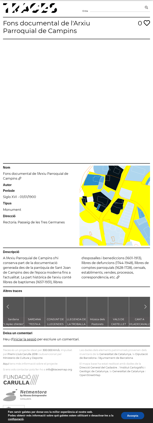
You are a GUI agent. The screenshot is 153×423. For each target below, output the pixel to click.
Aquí (6, 363)
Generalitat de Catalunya (115, 354)
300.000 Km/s (51, 350)
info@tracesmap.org (59, 369)
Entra (85, 6)
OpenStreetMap (89, 375)
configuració (16, 419)
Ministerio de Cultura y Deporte (23, 357)
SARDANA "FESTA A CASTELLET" (34, 324)
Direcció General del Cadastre (98, 367)
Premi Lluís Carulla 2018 (22, 354)
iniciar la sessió (24, 339)
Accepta (132, 415)
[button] (7, 306)
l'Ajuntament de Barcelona (115, 357)
